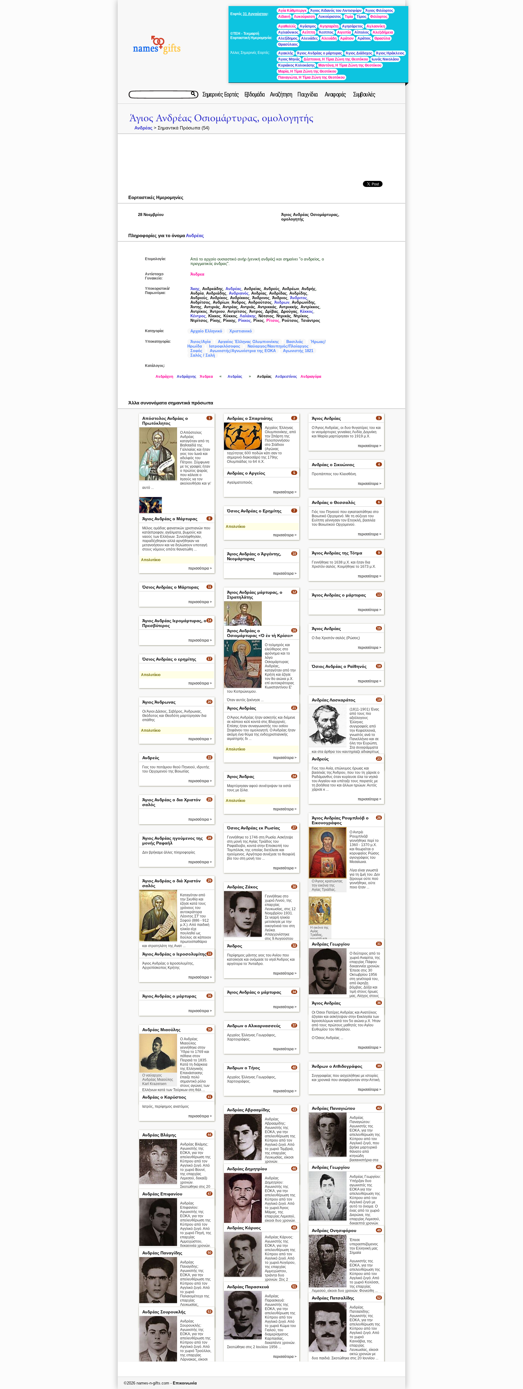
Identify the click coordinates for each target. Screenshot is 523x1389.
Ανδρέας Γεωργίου (331, 944)
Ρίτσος (272, 320)
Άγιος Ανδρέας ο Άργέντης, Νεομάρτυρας (254, 556)
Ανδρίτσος (200, 302)
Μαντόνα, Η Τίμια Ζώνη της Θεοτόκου (349, 65)
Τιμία (349, 17)
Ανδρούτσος (260, 302)
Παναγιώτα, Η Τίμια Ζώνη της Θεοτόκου (311, 77)
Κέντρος (198, 316)
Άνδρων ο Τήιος (243, 1067)
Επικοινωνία (185, 1383)
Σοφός (196, 350)
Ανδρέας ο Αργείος (246, 473)
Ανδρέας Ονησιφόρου (334, 1230)
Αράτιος (364, 38)
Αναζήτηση (281, 94)
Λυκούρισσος (329, 17)
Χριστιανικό (240, 331)
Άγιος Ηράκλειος (390, 53)
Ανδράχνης (186, 376)
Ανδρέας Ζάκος (242, 886)
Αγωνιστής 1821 (298, 350)
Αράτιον (347, 38)
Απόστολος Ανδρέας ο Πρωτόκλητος (165, 421)
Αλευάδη (329, 38)
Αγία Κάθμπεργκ (292, 10)
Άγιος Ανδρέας (326, 418)
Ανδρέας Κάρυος (244, 1227)
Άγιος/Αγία (200, 341)
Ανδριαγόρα (311, 376)
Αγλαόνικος (288, 32)
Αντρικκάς (267, 307)
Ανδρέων (290, 288)
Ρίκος (258, 320)
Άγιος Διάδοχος (359, 53)
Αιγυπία (344, 32)
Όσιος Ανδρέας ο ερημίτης (169, 659)
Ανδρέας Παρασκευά (248, 1286)
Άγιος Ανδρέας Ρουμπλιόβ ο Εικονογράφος (340, 820)
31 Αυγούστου (255, 14)
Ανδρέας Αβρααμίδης (248, 1109)
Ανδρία (197, 293)
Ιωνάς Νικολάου (385, 59)
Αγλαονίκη (376, 26)
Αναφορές (335, 94)
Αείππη (308, 32)
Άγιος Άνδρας (240, 776)
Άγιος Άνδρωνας (159, 702)
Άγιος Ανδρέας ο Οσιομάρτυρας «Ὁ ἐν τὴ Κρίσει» (260, 633)
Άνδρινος (261, 298)
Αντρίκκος (310, 307)
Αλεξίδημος (288, 38)
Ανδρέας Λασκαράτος (333, 700)
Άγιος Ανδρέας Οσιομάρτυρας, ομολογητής (221, 118)
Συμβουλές (364, 94)
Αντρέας (230, 307)
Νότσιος (266, 316)
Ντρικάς (283, 316)
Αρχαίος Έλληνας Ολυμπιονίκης (248, 341)
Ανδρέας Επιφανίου (162, 1193)
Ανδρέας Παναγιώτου (333, 1108)
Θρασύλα (382, 38)
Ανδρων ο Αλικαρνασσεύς (254, 1025)
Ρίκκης (229, 320)
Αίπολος (361, 32)
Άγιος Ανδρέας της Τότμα (337, 553)
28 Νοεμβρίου (151, 214)
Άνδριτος (298, 298)
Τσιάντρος (310, 320)
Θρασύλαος (288, 44)
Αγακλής (285, 53)
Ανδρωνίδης (303, 302)
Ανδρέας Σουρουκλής (164, 1311)
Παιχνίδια (307, 94)
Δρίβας (271, 311)
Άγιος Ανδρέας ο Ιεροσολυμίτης (174, 954)
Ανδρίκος (219, 298)
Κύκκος (230, 316)
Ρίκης (215, 320)
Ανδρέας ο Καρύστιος (164, 1097)
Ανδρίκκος (240, 298)
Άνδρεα (197, 274)
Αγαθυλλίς (287, 26)
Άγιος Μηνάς (289, 59)
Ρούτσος (290, 320)
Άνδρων (281, 302)
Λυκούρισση (304, 17)
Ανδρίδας (278, 293)
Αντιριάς (212, 307)
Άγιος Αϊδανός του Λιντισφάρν (336, 10)
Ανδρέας (143, 127)
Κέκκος (306, 311)
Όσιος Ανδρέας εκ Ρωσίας (253, 827)
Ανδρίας (259, 293)
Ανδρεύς (272, 288)
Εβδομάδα (254, 94)
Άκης (195, 288)
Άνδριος (280, 298)
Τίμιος (362, 17)
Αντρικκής (288, 307)
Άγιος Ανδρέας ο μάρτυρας (319, 53)
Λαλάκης (248, 316)
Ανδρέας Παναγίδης (162, 1252)
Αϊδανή (284, 17)
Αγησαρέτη (329, 26)
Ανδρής (308, 288)
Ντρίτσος (199, 320)
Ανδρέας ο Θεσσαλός (333, 502)
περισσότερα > (369, 446)
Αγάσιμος (308, 26)
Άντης (196, 307)
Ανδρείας (252, 288)
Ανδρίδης (298, 293)
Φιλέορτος (378, 17)
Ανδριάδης (216, 293)
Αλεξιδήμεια (383, 32)
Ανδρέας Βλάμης (159, 1134)
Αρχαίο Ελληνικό (206, 331)
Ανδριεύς (199, 298)
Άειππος (326, 32)
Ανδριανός (239, 293)
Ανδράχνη (164, 376)
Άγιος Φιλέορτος (379, 10)
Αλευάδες (309, 38)
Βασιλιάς (294, 341)
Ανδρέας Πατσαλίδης (333, 1298)
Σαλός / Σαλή (202, 355)
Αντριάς (247, 307)
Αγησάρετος (352, 26)
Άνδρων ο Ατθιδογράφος (337, 1066)
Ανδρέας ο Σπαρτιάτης (250, 418)
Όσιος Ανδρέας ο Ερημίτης (254, 510)
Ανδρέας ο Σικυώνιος (333, 464)
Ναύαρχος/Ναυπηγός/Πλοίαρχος (278, 346)
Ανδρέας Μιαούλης (161, 1029)
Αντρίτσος (237, 311)
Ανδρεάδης (212, 288)
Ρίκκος (244, 320)
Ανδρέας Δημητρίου (247, 1168)
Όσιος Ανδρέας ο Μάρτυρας (170, 587)
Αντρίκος (198, 311)
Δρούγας (289, 311)
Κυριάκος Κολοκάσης (296, 65)
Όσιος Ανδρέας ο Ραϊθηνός (339, 666)
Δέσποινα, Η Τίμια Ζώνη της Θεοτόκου (336, 59)
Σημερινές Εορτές (220, 94)
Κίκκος (214, 316)
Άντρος (256, 311)
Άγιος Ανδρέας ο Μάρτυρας (169, 518)
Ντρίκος (301, 316)
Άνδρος (239, 302)
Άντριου (217, 311)
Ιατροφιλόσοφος (224, 346)
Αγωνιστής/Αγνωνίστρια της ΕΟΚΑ (243, 350)
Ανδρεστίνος (286, 376)
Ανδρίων (221, 302)
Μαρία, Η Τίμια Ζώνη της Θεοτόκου (307, 71)
